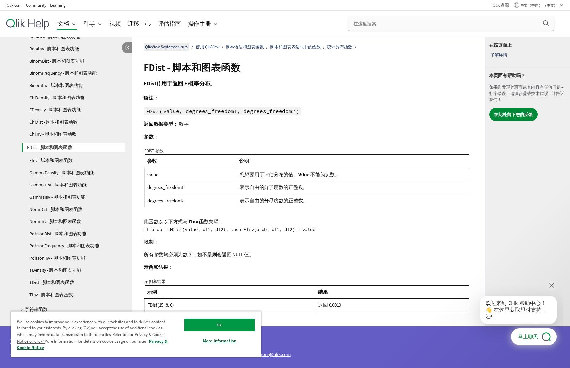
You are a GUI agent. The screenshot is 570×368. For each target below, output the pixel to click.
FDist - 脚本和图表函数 (49, 147)
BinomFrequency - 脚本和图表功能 (63, 73)
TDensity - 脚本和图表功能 (55, 270)
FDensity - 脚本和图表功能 (55, 110)
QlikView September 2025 (166, 47)
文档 (63, 23)
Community (36, 5)
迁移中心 (139, 23)
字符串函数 (36, 309)
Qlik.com (14, 5)
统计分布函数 (339, 47)
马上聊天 (528, 336)
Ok (219, 325)
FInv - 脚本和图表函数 (51, 160)
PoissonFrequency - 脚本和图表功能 (64, 246)
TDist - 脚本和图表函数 (51, 282)
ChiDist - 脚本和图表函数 (53, 122)
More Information (219, 341)
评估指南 (169, 23)
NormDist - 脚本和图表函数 (55, 209)
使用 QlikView (207, 47)
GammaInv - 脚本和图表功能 (57, 197)
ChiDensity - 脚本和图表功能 (56, 97)
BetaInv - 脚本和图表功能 (54, 49)
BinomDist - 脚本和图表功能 (56, 61)
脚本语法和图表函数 (245, 47)
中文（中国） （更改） (539, 5)
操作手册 (199, 23)
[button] (546, 23)
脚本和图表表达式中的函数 (295, 47)
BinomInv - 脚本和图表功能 (56, 85)
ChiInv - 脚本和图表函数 (52, 134)
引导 (89, 23)
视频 (115, 23)
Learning (57, 5)
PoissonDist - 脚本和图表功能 (57, 234)
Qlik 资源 (501, 5)
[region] (136, 334)
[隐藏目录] (127, 47)
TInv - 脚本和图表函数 (51, 294)
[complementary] (527, 202)
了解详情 (499, 55)
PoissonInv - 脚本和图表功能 (57, 258)
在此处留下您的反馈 (513, 114)
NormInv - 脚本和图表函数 (55, 221)
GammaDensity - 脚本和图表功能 (61, 173)
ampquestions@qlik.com (266, 354)
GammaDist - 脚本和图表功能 (57, 185)
